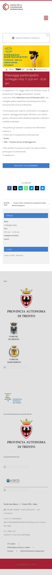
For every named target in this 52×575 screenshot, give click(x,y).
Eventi (6, 239)
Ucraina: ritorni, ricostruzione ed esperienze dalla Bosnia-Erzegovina (29, 204)
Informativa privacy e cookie (18, 547)
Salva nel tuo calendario (26, 165)
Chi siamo (11, 544)
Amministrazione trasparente (32, 551)
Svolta (6, 138)
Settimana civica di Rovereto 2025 (30, 97)
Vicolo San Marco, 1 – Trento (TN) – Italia (20, 504)
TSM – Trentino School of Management (20, 142)
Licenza (10, 551)
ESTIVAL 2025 (7, 204)
